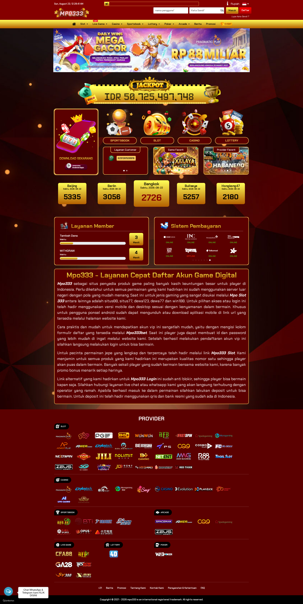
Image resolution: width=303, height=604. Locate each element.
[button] (245, 50)
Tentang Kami (138, 587)
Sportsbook (134, 23)
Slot (82, 23)
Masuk (232, 10)
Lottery (152, 23)
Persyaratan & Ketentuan (182, 587)
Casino (116, 23)
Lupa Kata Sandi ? (240, 16)
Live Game (99, 23)
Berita (197, 23)
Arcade (183, 23)
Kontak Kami (157, 587)
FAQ (203, 587)
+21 (100, 587)
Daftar (245, 10)
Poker (167, 23)
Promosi (211, 23)
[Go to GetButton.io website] (8, 600)
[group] (226, 160)
